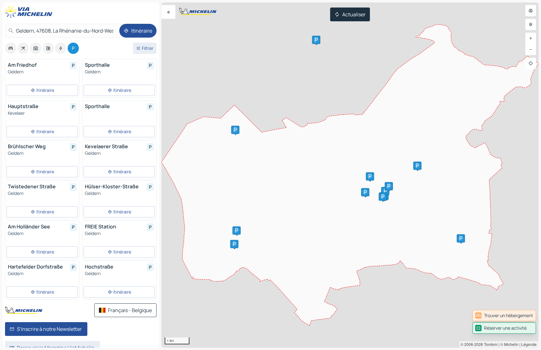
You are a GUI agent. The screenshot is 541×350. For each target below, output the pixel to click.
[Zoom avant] (530, 38)
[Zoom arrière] (530, 49)
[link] (504, 315)
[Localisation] (530, 63)
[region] (350, 175)
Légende (529, 344)
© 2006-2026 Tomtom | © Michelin (489, 344)
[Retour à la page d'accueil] (30, 12)
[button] (385, 191)
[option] (10, 48)
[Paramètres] (530, 24)
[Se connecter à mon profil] (530, 10)
